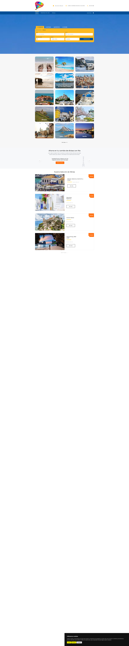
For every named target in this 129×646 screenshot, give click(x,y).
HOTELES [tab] (49, 27)
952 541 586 (91, 5)
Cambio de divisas (60, 162)
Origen (37, 32)
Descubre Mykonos (69, 198)
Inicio (37, 12)
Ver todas (64, 142)
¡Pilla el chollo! (59, 5)
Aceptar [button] (69, 642)
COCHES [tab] (65, 27)
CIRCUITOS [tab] (57, 27)
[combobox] (72, 39)
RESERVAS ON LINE (45, 12)
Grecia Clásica (70, 217)
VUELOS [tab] (40, 27)
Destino (66, 32)
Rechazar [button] (73, 642)
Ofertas (53, 12)
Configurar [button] (79, 642)
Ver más (71, 185)
